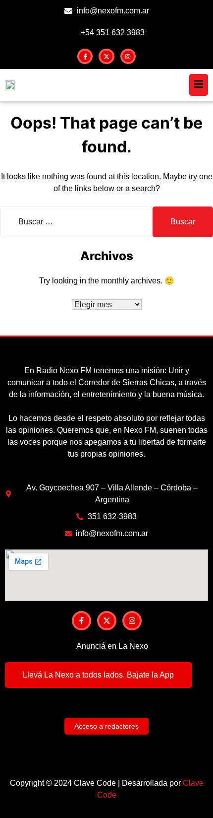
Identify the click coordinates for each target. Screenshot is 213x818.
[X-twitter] (106, 56)
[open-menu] (198, 85)
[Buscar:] (76, 221)
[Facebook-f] (85, 56)
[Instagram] (128, 56)
